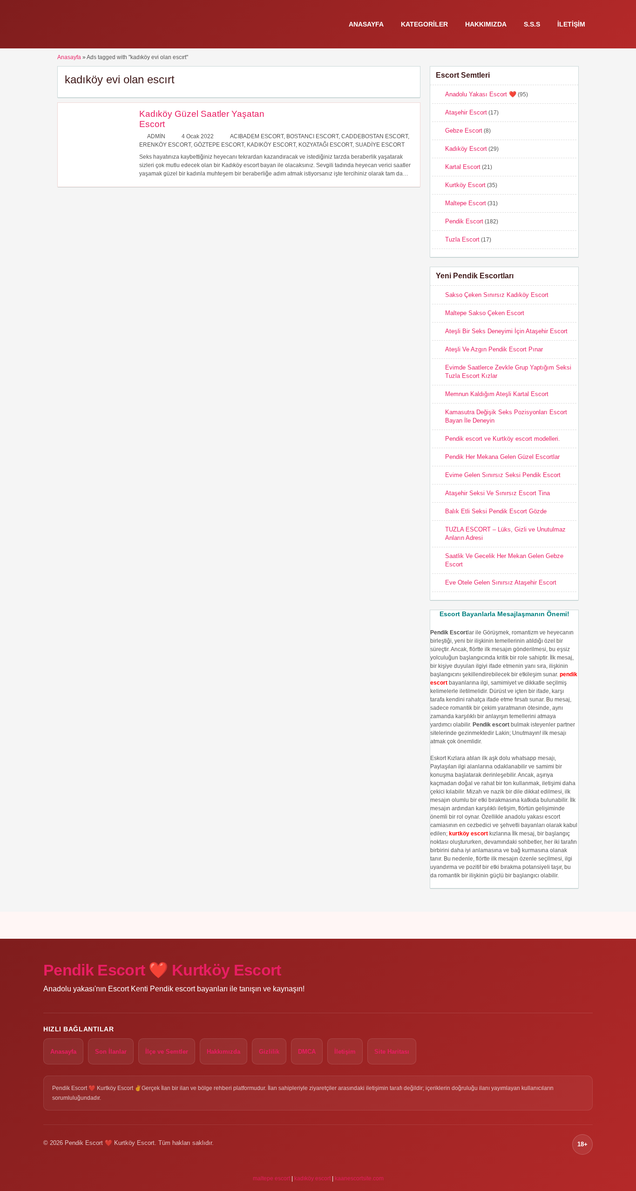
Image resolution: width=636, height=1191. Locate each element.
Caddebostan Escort (374, 136)
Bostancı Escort (312, 136)
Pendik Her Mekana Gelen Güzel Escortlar (502, 456)
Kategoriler (424, 24)
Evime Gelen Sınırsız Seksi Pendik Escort (503, 474)
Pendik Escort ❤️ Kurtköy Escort (162, 970)
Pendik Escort (464, 221)
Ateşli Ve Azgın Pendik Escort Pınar (494, 349)
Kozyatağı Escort (325, 144)
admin (156, 136)
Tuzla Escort (462, 239)
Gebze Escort (463, 130)
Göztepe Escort (219, 144)
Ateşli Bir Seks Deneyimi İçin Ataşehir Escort (506, 331)
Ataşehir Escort (466, 112)
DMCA (307, 1051)
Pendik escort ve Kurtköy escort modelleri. (502, 438)
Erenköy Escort (165, 144)
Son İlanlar (111, 1051)
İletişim (571, 24)
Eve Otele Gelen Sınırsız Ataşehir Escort (500, 582)
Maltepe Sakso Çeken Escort (484, 313)
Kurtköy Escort (465, 185)
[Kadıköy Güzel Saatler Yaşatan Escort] (96, 172)
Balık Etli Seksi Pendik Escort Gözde (496, 511)
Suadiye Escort (380, 144)
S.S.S (532, 24)
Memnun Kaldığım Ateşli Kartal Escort (496, 393)
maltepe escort (271, 1178)
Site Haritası (391, 1051)
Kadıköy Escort (271, 144)
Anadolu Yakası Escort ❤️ (480, 94)
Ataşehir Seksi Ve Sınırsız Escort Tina (497, 493)
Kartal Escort (462, 166)
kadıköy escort (312, 1178)
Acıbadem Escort (257, 136)
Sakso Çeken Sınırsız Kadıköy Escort (496, 294)
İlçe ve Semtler (166, 1051)
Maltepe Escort (465, 203)
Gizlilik (269, 1051)
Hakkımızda (486, 24)
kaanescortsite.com (359, 1178)
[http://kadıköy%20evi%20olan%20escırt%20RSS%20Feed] (408, 79)
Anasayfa (366, 24)
